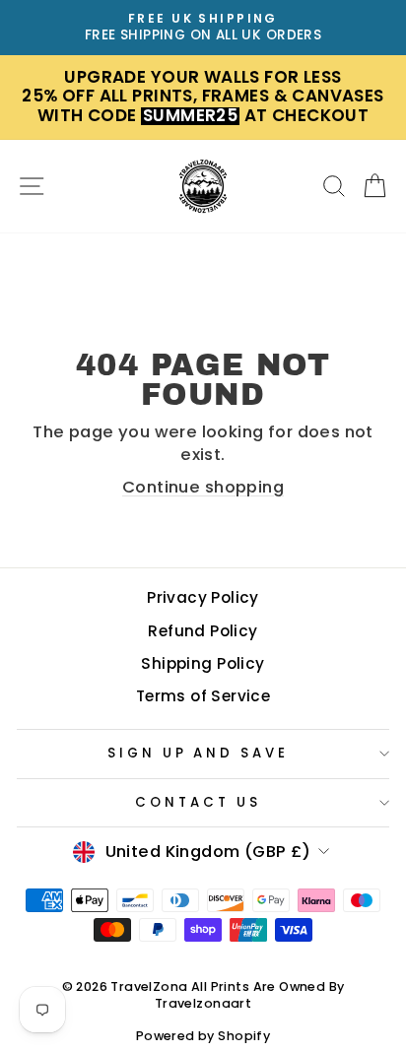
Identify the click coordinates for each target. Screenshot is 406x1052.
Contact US (198, 802)
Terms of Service (203, 696)
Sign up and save (198, 753)
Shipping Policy (202, 663)
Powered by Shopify (203, 1035)
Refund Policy (202, 631)
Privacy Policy (203, 597)
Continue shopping (203, 487)
